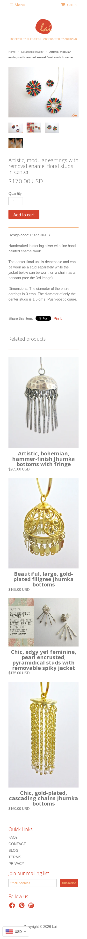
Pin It (58, 318)
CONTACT (17, 844)
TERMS (14, 857)
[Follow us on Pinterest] (22, 907)
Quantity (15, 193)
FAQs (13, 837)
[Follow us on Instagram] (32, 907)
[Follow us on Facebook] (12, 907)
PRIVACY (16, 863)
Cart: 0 (71, 4)
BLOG (13, 850)
